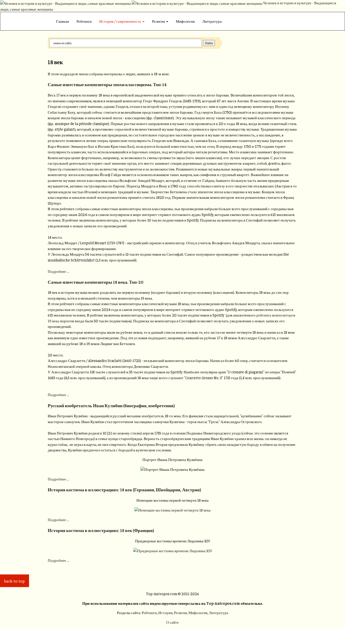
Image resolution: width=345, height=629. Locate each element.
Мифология (185, 21)
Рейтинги (84, 21)
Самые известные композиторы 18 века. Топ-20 (95, 282)
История (165, 612)
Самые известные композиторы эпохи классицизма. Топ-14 (107, 84)
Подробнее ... (58, 271)
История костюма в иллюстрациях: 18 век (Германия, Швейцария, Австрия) (124, 489)
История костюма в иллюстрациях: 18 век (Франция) (101, 530)
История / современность (120, 21)
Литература (212, 21)
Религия (159, 21)
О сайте (172, 622)
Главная (62, 21)
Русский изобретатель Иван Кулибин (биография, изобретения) (111, 405)
